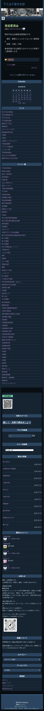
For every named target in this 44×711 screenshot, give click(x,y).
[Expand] (3, 18)
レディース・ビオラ (8, 129)
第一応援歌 (5, 238)
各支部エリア (6, 293)
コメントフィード (7, 686)
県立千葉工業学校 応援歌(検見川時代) (14, 235)
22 (13, 99)
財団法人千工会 (7, 123)
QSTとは (5, 489)
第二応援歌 (5, 241)
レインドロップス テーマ (14, 708)
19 (24, 97)
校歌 (3, 255)
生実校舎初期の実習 (8, 334)
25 (22, 99)
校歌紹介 (4, 212)
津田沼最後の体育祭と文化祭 (11, 314)
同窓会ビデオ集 (7, 270)
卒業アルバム (6, 369)
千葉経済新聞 (6, 144)
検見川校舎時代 (7, 203)
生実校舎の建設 (7, 317)
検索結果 (4, 380)
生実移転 (4, 319)
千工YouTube (6, 118)
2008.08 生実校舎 (7, 337)
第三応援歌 (5, 244)
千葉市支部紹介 (7, 168)
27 (27, 99)
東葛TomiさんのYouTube (10, 158)
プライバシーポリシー (9, 383)
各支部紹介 (5, 177)
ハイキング (5, 273)
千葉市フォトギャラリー (9, 141)
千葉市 (4, 138)
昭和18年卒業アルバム (9, 340)
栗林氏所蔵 (5, 305)
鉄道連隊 (4, 206)
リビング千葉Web (7, 147)
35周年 (4, 351)
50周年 (4, 357)
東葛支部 (4, 126)
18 (21, 97)
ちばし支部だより (7, 183)
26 (24, 99)
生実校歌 (4, 226)
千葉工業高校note (7, 115)
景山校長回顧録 (7, 200)
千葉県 (4, 135)
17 (19, 97)
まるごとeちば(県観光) (9, 155)
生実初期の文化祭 (7, 328)
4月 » (24, 103)
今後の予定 (6, 496)
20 (27, 97)
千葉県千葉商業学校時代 (9, 308)
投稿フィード (6, 683)
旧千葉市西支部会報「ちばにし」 (12, 282)
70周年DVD (5, 250)
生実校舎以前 (6, 343)
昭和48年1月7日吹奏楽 (9, 285)
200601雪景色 (6, 311)
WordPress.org (7, 689)
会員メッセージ (7, 185)
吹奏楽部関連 (6, 374)
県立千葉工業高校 (7, 112)
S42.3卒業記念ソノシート (10, 247)
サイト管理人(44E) (14, 539)
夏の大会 (5, 524)
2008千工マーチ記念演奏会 (10, 232)
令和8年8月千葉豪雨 (9, 469)
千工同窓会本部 (7, 120)
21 (30, 97)
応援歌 (4, 258)
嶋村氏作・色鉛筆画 (8, 377)
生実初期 (4, 325)
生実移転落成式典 (7, 322)
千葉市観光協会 (7, 152)
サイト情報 (5, 261)
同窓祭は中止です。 (9, 517)
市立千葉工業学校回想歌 (9, 218)
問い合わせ (6, 462)
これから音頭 (6, 252)
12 (24, 95)
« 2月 (19, 103)
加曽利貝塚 (6, 476)
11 (21, 95)
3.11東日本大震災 (7, 279)
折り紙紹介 (5, 276)
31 (19, 101)
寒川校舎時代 (6, 302)
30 (16, 101)
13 (27, 95)
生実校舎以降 (6, 346)
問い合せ (4, 296)
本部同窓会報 (6, 194)
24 (19, 99)
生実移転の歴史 (7, 197)
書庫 (3, 267)
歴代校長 (4, 372)
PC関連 (4, 290)
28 (30, 99)
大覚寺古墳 (6, 482)
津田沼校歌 (5, 224)
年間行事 (4, 180)
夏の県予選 (6, 510)
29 (13, 101)
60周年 (4, 363)
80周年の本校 (6, 348)
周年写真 (4, 366)
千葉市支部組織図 (7, 188)
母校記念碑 (5, 264)
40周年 (4, 354)
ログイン (5, 680)
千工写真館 (5, 299)
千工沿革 (4, 191)
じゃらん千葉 (6, 149)
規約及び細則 (6, 171)
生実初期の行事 (7, 331)
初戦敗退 (5, 503)
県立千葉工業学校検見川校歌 (11, 221)
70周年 (4, 360)
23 (16, 99)
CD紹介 (4, 215)
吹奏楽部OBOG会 (7, 132)
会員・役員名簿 (7, 174)
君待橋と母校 (6, 287)
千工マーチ (5, 229)
